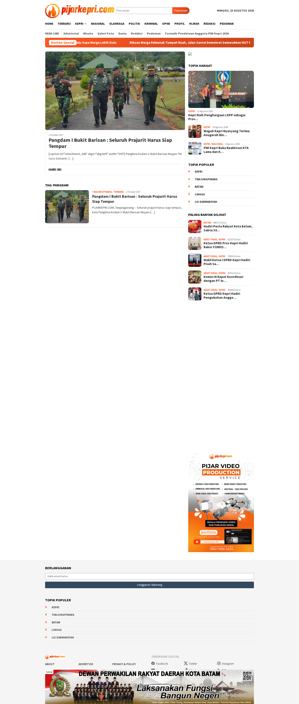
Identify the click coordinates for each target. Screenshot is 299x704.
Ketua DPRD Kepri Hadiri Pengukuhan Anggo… (222, 296)
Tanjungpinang (102, 191)
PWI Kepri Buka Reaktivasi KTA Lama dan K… (226, 150)
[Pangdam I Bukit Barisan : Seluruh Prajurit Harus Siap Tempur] (115, 90)
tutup (49, 671)
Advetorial (211, 239)
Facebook (162, 664)
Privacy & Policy (124, 664)
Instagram (228, 664)
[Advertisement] (221, 374)
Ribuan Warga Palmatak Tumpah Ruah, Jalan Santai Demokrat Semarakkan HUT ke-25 (176, 43)
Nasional (217, 144)
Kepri (191, 111)
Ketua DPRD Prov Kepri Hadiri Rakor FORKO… (226, 245)
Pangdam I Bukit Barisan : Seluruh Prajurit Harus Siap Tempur (110, 143)
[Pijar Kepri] (79, 10)
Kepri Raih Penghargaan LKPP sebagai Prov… (216, 117)
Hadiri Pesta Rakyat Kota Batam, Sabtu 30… (228, 228)
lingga (200, 194)
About (50, 664)
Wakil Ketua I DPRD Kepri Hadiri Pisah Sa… (227, 262)
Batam (199, 187)
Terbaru (118, 191)
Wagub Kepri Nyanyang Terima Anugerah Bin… (227, 133)
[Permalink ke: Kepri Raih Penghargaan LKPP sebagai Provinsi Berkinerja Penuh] (221, 89)
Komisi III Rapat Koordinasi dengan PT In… (223, 279)
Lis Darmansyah (206, 202)
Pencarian (180, 10)
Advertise (86, 664)
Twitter (193, 664)
